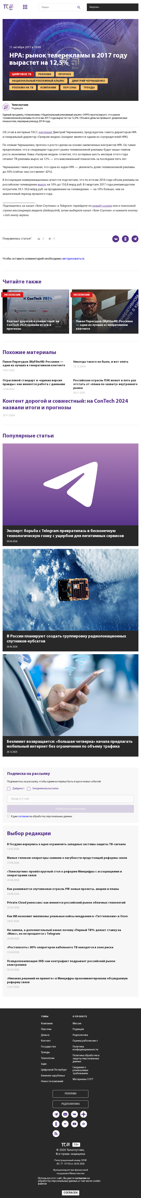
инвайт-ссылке (102, 206)
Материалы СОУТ (83, 1079)
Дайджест (19, 788)
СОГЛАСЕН (71, 1192)
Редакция (78, 1029)
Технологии (47, 1058)
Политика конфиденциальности (85, 1048)
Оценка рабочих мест (85, 1040)
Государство (48, 1046)
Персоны (46, 1029)
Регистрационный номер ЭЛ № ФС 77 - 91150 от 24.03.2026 (71, 1162)
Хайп (44, 1064)
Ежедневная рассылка (45, 788)
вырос (42, 184)
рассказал (45, 132)
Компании (47, 1023)
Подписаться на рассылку (70, 809)
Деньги (45, 1035)
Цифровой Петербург (54, 1069)
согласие (23, 816)
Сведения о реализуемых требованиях (80, 1070)
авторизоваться (73, 258)
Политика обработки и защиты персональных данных (86, 1058)
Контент (46, 1040)
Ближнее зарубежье (53, 1075)
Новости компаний (52, 1081)
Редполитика (80, 1035)
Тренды (45, 1052)
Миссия (77, 1023)
